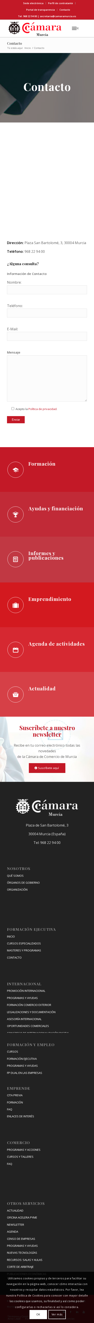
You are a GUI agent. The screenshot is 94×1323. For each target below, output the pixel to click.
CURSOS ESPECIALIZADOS (24, 943)
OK (38, 1314)
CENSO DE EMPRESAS (21, 1239)
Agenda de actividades (56, 643)
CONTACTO (14, 957)
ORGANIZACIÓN (17, 889)
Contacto (64, 9)
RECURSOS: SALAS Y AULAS (24, 1260)
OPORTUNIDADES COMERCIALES (28, 1026)
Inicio (27, 48)
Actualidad (42, 688)
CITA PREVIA (15, 1095)
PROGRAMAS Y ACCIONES (23, 1150)
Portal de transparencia (40, 9)
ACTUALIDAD (15, 1210)
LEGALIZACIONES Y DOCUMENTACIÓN (31, 1012)
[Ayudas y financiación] (15, 514)
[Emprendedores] (15, 605)
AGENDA (12, 1232)
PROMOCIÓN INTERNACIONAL (26, 991)
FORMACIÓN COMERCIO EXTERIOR (29, 1005)
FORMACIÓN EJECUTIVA (22, 1059)
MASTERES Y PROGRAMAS (24, 950)
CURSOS (12, 1051)
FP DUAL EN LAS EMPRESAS (24, 1073)
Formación (42, 463)
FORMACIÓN (15, 1102)
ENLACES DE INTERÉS (20, 1116)
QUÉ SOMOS (15, 876)
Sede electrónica (33, 3)
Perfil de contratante (60, 3)
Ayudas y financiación (55, 508)
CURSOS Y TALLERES (20, 1157)
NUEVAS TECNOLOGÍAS (22, 1253)
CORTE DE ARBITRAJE (20, 1267)
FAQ (9, 1109)
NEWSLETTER (15, 1225)
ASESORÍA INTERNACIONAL (24, 1019)
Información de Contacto (27, 273)
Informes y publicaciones (46, 555)
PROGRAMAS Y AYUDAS (22, 998)
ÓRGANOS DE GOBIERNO (23, 883)
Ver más (57, 1314)
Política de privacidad (42, 409)
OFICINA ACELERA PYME (22, 1217)
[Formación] (15, 470)
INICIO (11, 936)
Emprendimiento (49, 598)
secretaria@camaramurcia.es (58, 16)
